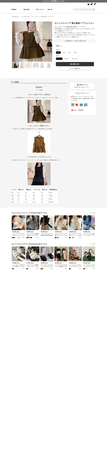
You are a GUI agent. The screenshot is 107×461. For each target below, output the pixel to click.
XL (58, 52)
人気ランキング (40, 9)
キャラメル (75, 58)
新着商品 (14, 9)
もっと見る (92, 212)
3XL (70, 52)
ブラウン (66, 58)
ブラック (59, 58)
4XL (75, 52)
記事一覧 (49, 9)
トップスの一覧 (25, 16)
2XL (64, 52)
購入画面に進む (75, 64)
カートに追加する (75, 68)
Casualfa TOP (15, 16)
